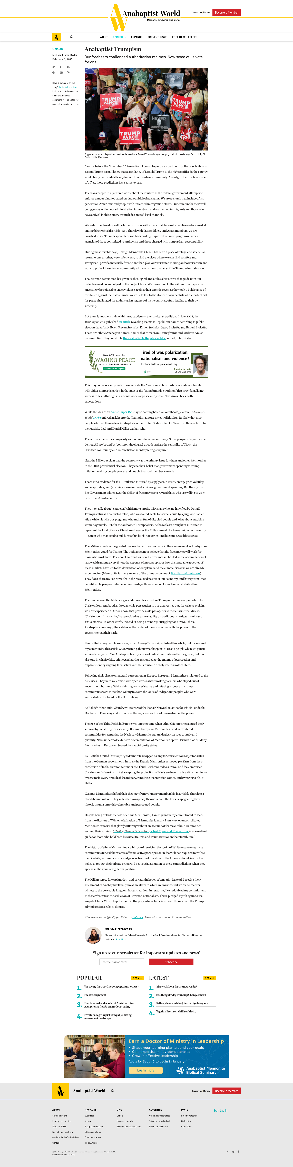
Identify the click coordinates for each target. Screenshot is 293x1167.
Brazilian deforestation (185, 573)
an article (125, 322)
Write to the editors (68, 87)
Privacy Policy (90, 1152)
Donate (120, 1115)
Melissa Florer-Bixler (64, 55)
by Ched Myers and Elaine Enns (151, 831)
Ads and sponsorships (159, 1115)
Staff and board (59, 1115)
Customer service (93, 1137)
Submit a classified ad (159, 1121)
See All (137, 978)
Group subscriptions (94, 1126)
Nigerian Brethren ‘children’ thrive (176, 1011)
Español (136, 37)
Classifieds (186, 1126)
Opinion (118, 37)
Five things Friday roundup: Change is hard (181, 995)
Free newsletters (189, 1115)
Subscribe (197, 12)
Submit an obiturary (158, 1126)
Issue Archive (91, 1142)
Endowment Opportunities (129, 1126)
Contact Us (112, 1152)
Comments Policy (102, 1152)
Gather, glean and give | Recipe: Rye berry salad (183, 1003)
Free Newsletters (184, 37)
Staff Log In (220, 1111)
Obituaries (186, 1121)
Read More (121, 939)
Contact (55, 1142)
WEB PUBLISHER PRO (67, 1155)
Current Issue (157, 37)
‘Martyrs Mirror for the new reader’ (176, 986)
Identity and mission (61, 1121)
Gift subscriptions (93, 1132)
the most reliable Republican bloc (144, 338)
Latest (103, 37)
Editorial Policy (59, 1126)
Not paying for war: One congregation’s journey (111, 986)
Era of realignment (95, 995)
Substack (137, 917)
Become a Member (226, 13)
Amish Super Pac (121, 412)
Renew (206, 12)
